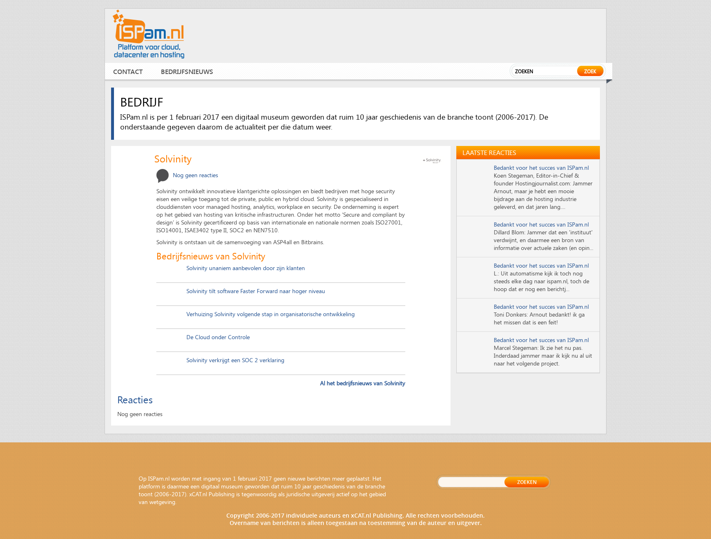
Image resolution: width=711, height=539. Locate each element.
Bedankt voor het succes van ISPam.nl (541, 167)
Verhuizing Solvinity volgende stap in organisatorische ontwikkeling (270, 314)
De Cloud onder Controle (218, 337)
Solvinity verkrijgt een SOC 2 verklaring (235, 360)
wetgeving (162, 502)
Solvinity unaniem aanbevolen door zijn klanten (245, 268)
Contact (128, 71)
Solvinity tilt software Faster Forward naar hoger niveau (255, 291)
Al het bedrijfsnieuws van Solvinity (362, 383)
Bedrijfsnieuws (187, 71)
